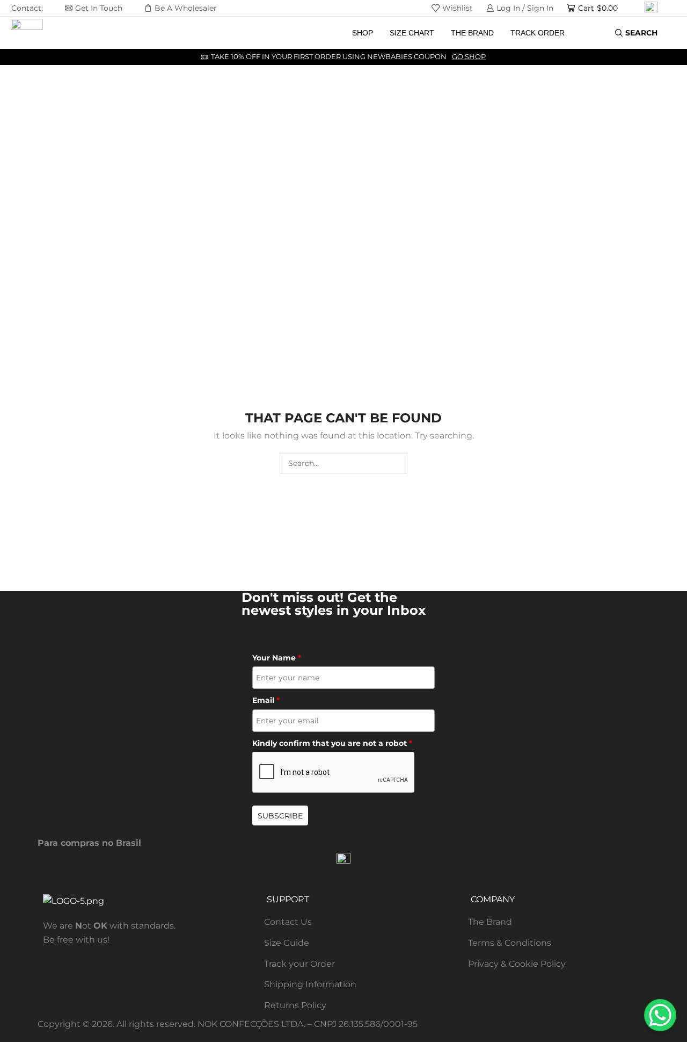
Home (40, 148)
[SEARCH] (397, 463)
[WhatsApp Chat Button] (660, 1015)
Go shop (469, 57)
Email (266, 700)
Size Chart (412, 32)
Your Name (276, 658)
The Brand (472, 32)
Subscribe (280, 816)
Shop (362, 32)
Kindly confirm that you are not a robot (332, 743)
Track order (537, 32)
